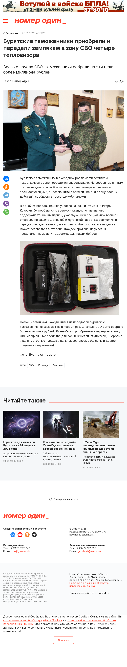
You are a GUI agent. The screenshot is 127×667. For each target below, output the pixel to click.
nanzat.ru (103, 593)
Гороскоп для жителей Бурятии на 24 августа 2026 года (19, 445)
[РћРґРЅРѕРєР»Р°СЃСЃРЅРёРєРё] (6, 187)
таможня (58, 365)
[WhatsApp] (6, 212)
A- (116, 81)
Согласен (63, 640)
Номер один (40, 21)
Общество (10, 33)
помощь (43, 365)
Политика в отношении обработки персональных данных (89, 584)
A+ (122, 81)
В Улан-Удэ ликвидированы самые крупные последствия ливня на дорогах (99, 447)
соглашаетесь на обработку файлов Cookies (32, 620)
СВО (31, 365)
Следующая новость (66, 499)
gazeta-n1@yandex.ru (90, 551)
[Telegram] (6, 195)
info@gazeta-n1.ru (21, 551)
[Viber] (6, 204)
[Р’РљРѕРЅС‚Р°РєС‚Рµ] (6, 179)
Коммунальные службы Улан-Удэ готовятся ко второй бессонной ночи (59, 445)
